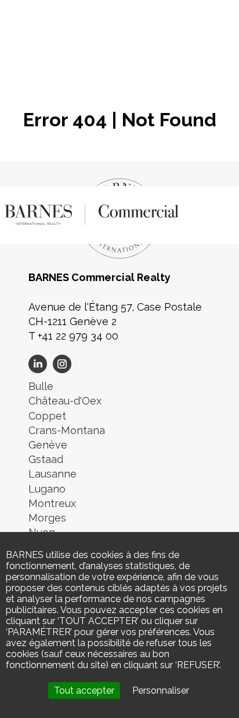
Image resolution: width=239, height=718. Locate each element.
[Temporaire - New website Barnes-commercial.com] (92, 213)
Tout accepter (84, 690)
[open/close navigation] (218, 212)
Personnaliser (160, 690)
